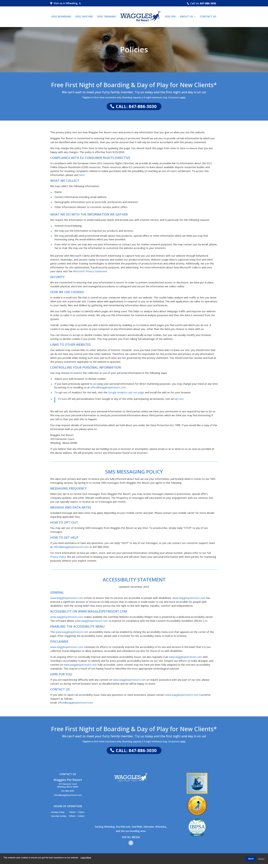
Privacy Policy (58, 556)
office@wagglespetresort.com (108, 387)
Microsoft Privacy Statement (90, 271)
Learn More (86, 857)
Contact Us (208, 16)
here (81, 175)
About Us (186, 16)
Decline (261, 859)
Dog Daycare (84, 16)
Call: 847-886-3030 (136, 106)
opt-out (179, 398)
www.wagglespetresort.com (66, 598)
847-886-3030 (208, 3)
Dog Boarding (61, 16)
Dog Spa (170, 16)
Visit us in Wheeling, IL (66, 3)
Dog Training (106, 16)
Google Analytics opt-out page (126, 392)
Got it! (251, 859)
